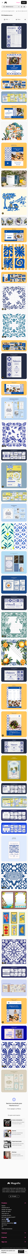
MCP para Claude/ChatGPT (8, 1217)
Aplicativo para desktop (9, 1223)
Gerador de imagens (7, 1209)
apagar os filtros (16, 1109)
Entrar (24, 2)
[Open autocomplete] (3, 6)
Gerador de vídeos (6, 1211)
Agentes (5, 1219)
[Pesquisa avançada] (25, 19)
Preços (18, 2)
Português (14, 1196)
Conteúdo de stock (6, 1215)
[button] (14, 1196)
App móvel (4, 1225)
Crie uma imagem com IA (8, 11)
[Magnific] (14, 1183)
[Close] (26, 1252)
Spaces (3, 1205)
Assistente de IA (6, 1207)
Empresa (4, 1237)
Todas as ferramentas (7, 1228)
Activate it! (21, 1251)
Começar (4, 1233)
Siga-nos (4, 1242)
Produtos (4, 1203)
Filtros (19, 19)
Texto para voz (5, 1213)
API (2, 1227)
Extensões (5, 1221)
